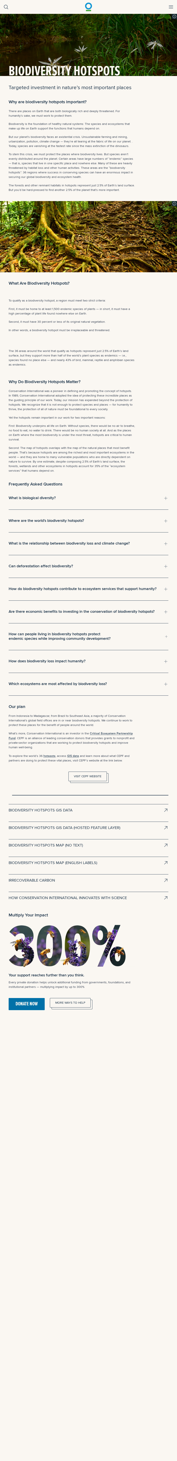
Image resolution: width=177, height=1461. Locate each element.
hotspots (49, 756)
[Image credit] (174, 16)
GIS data (73, 756)
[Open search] (6, 7)
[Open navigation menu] (171, 7)
